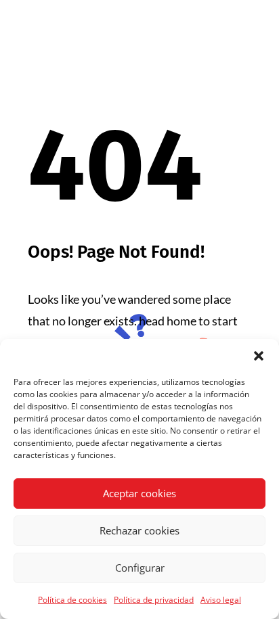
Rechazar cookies (139, 530)
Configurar (140, 567)
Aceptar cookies (139, 493)
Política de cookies (72, 599)
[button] (258, 356)
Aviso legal (220, 599)
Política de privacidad (154, 599)
